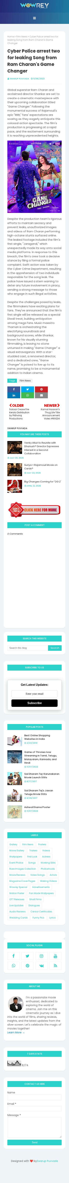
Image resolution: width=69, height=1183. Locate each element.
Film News (21, 36)
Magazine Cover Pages (22, 881)
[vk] (42, 966)
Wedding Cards (18, 917)
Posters (42, 844)
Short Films (35, 899)
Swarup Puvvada (19, 78)
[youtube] (55, 956)
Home (10, 36)
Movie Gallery (16, 850)
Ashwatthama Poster (37, 807)
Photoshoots (48, 868)
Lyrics (52, 917)
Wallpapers (15, 856)
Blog (42, 1174)
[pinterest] (27, 966)
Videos (46, 850)
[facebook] (13, 956)
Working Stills (48, 862)
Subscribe (34, 703)
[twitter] (27, 956)
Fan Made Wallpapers (41, 893)
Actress (46, 856)
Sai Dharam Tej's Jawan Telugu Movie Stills (38, 792)
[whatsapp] (13, 966)
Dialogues (34, 905)
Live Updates (16, 905)
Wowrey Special (18, 887)
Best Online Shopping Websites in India (37, 737)
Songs (32, 862)
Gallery (13, 844)
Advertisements (41, 887)
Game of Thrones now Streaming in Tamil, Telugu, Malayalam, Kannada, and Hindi (40, 757)
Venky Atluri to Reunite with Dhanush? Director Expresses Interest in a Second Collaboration (41, 448)
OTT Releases (16, 899)
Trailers (33, 850)
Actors (53, 874)
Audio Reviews (17, 911)
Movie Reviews (17, 874)
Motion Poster (16, 893)
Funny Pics (38, 917)
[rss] (55, 966)
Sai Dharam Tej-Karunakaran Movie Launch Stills (41, 775)
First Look (32, 856)
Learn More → (16, 1032)
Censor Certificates (41, 911)
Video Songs (37, 874)
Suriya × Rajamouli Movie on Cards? (41, 466)
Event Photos (16, 862)
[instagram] (42, 956)
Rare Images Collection (22, 868)
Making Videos (48, 881)
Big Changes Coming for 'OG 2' (42, 481)
